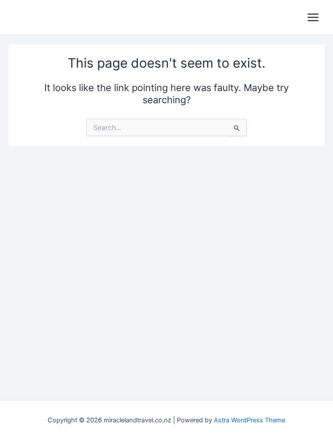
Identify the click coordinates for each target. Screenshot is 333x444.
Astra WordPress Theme (249, 420)
